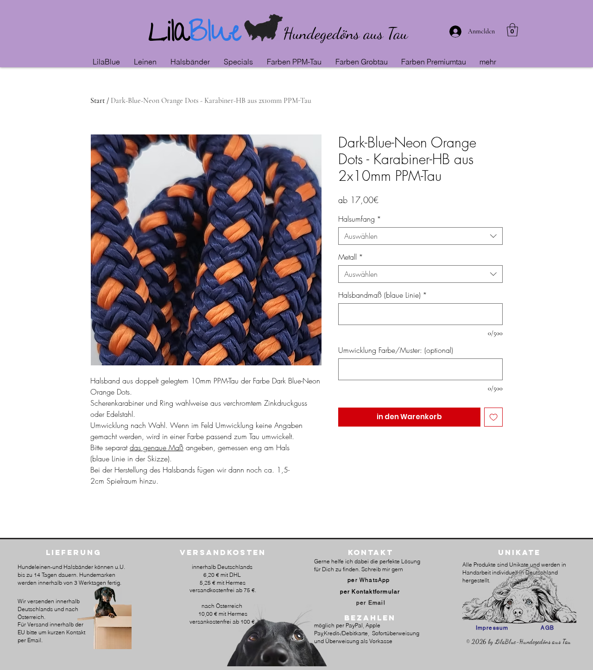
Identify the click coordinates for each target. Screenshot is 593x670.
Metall (350, 257)
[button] (147, 61)
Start (97, 100)
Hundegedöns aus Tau (345, 33)
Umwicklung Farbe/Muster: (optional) (395, 350)
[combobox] (420, 236)
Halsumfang (359, 218)
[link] (512, 30)
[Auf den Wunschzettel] (493, 417)
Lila (169, 35)
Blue (215, 35)
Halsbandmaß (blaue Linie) (382, 295)
